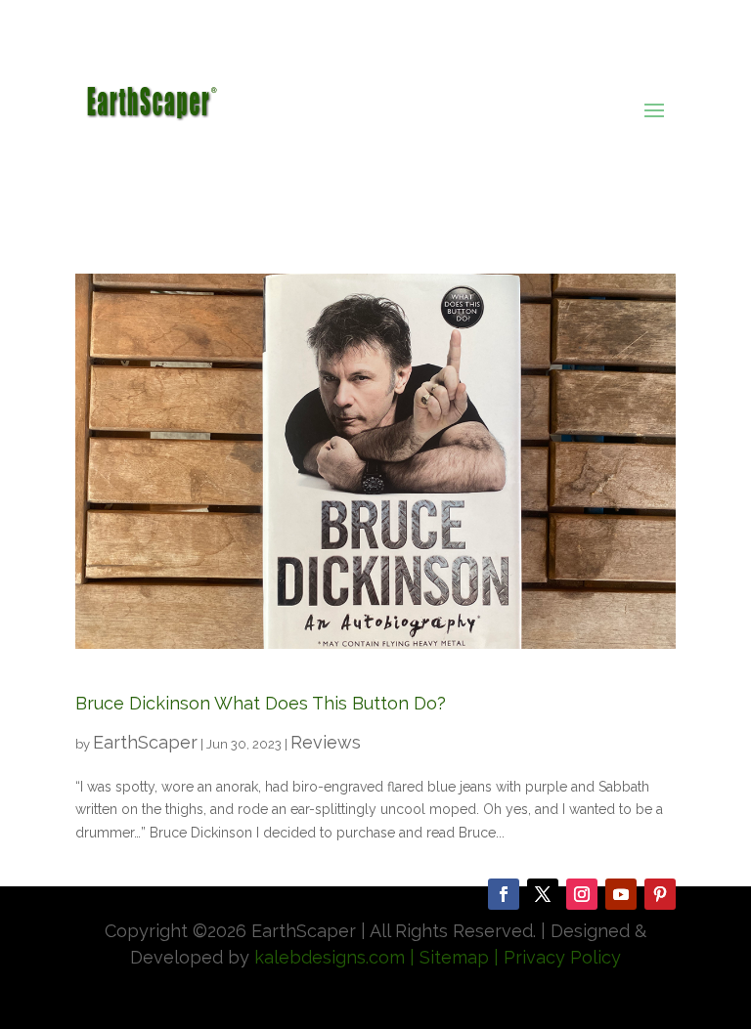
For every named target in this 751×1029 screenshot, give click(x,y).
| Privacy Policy (557, 957)
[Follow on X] (542, 894)
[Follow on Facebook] (503, 894)
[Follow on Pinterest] (660, 894)
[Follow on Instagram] (581, 894)
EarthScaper (145, 742)
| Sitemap (447, 957)
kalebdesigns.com (329, 957)
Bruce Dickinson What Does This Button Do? (260, 703)
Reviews (325, 742)
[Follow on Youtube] (621, 894)
